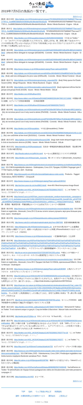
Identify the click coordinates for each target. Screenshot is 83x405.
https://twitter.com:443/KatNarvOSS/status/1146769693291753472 (39, 105)
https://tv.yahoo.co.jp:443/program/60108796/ (31, 360)
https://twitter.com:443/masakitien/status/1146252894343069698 (38, 38)
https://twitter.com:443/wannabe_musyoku (31, 158)
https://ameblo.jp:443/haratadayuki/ (28, 147)
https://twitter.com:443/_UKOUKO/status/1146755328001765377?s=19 (41, 333)
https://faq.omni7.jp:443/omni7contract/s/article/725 (33, 346)
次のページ (77, 16)
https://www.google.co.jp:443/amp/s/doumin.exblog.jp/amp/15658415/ (40, 218)
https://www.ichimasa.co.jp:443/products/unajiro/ (33, 236)
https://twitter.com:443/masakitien (26, 128)
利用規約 (58, 392)
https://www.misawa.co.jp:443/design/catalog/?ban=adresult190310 (40, 181)
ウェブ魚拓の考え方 (43, 392)
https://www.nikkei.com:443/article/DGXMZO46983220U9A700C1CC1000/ (42, 98)
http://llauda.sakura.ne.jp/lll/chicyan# (29, 153)
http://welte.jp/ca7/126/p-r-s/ (25, 316)
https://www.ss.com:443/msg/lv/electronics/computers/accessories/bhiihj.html (43, 259)
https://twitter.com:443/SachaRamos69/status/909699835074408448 (40, 367)
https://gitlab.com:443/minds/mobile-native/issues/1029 (35, 87)
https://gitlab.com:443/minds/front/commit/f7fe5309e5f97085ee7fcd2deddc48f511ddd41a (47, 110)
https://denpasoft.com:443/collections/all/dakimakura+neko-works (39, 174)
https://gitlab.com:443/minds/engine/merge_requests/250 (35, 80)
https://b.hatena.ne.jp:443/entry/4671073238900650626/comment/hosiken (42, 276)
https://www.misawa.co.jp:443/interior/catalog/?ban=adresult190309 (40, 269)
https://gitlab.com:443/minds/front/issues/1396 (32, 140)
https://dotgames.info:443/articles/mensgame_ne (33, 227)
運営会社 (51, 396)
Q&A (30, 392)
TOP (23, 392)
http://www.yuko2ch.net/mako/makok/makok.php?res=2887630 (39, 222)
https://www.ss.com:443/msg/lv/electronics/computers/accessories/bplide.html (43, 209)
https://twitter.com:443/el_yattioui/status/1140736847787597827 (39, 307)
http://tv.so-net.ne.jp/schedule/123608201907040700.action (37, 300)
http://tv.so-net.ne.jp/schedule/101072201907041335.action (37, 253)
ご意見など (63, 396)
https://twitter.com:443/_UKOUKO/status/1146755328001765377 (38, 190)
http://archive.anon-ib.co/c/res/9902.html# (30, 185)
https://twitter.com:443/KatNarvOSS (27, 94)
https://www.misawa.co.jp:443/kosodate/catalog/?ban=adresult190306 (40, 69)
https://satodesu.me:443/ (24, 377)
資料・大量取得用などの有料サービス (30, 396)
